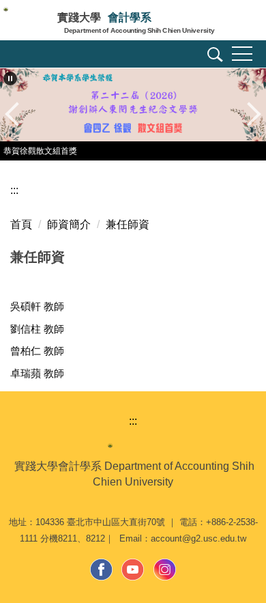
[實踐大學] (28, 22)
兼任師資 (127, 224)
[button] (212, 57)
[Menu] (242, 54)
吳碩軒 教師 (37, 306)
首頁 (21, 224)
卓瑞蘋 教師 (37, 373)
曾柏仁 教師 (37, 350)
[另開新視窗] (101, 569)
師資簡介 (69, 224)
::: (14, 190)
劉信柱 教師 (37, 329)
